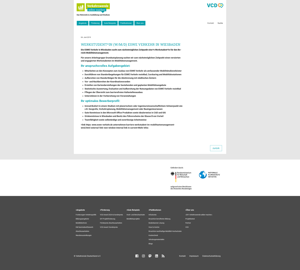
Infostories (152, 215)
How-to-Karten (154, 227)
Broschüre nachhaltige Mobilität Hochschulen (165, 231)
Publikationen (126, 23)
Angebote (82, 23)
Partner (188, 223)
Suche (220, 23)
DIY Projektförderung (107, 219)
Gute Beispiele (110, 23)
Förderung (95, 23)
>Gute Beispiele (133, 210)
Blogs (151, 244)
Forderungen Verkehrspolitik (86, 215)
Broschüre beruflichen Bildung (159, 219)
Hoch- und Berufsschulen (136, 215)
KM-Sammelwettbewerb (84, 227)
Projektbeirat (190, 219)
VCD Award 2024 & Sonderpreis (111, 215)
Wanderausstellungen (84, 235)
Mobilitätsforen (81, 223)
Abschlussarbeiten (82, 231)
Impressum (194, 256)
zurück (216, 148)
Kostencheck (153, 235)
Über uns (140, 23)
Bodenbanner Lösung (156, 223)
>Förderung (105, 210)
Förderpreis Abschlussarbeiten (111, 223)
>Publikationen (155, 210)
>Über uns (189, 210)
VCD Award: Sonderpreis (109, 227)
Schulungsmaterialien (156, 239)
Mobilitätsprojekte (133, 219)
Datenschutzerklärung (211, 256)
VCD (187, 227)
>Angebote (80, 210)
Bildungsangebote (82, 219)
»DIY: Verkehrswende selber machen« (198, 215)
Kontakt (210, 23)
